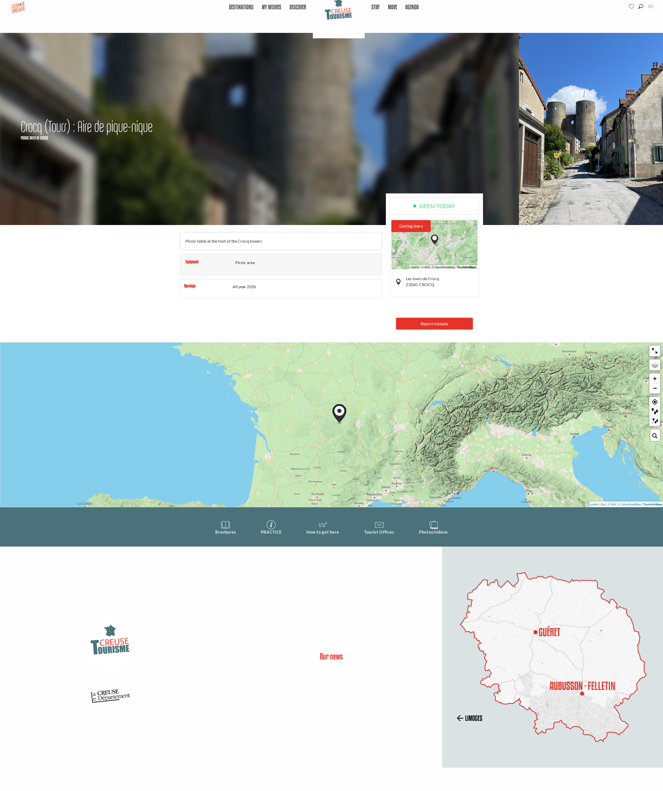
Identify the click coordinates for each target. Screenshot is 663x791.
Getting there (411, 225)
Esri (603, 504)
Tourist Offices (379, 531)
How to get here (322, 531)
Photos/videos (433, 531)
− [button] (655, 388)
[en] (651, 6)
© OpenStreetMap (629, 504)
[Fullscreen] (654, 350)
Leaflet (594, 504)
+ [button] (655, 378)
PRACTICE (271, 531)
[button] (640, 6)
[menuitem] (241, 7)
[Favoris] (632, 6)
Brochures (225, 531)
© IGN (612, 504)
